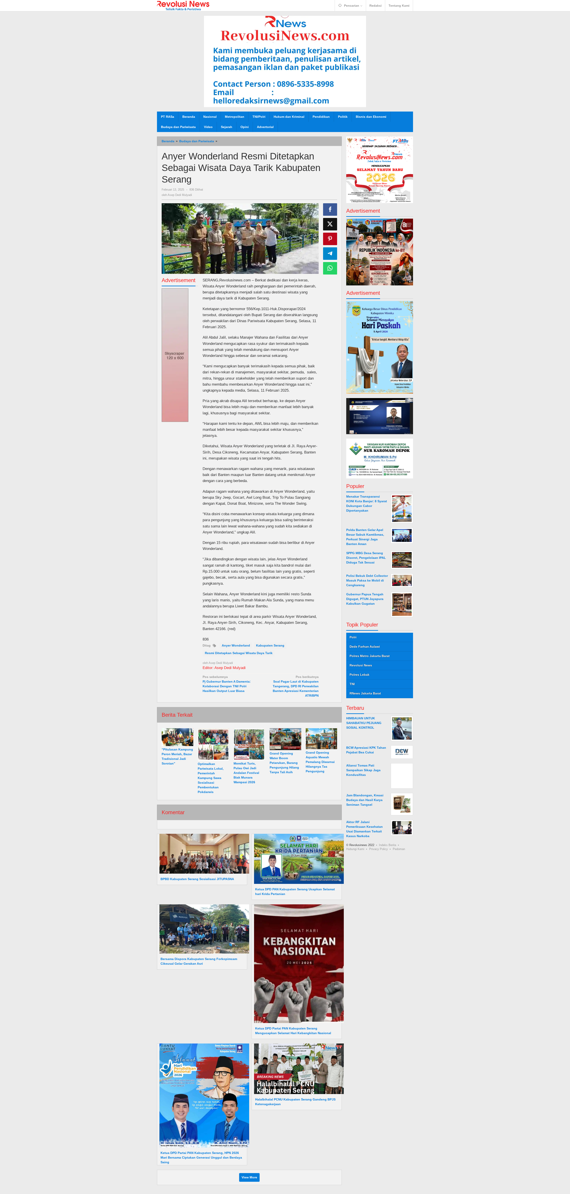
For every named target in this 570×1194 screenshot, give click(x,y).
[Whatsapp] (330, 268)
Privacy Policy (378, 848)
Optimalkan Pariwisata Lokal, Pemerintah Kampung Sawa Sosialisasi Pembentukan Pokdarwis (211, 778)
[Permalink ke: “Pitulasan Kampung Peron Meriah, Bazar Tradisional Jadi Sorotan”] (177, 737)
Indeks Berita (387, 844)
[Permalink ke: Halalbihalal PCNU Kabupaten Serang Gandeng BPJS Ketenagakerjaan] (298, 1068)
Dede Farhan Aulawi (365, 646)
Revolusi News (361, 665)
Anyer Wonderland (236, 645)
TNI (352, 684)
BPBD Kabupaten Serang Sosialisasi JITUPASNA (197, 879)
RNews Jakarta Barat (365, 693)
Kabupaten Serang (270, 645)
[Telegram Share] (330, 253)
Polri (353, 637)
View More (249, 1177)
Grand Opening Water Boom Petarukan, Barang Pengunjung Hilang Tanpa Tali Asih (284, 763)
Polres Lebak (359, 674)
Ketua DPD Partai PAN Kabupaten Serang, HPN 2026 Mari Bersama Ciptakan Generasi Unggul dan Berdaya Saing (201, 1157)
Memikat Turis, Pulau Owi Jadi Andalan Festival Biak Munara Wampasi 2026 (246, 773)
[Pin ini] (330, 239)
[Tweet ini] (330, 224)
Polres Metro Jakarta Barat (370, 656)
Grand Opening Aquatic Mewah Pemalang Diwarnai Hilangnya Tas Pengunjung (320, 762)
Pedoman (399, 848)
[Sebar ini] (330, 209)
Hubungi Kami (355, 848)
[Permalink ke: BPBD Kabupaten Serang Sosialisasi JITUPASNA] (203, 853)
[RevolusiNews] (183, 5)
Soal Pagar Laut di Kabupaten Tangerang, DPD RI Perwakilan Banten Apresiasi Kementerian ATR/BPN (296, 686)
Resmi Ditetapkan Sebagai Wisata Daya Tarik (239, 653)
